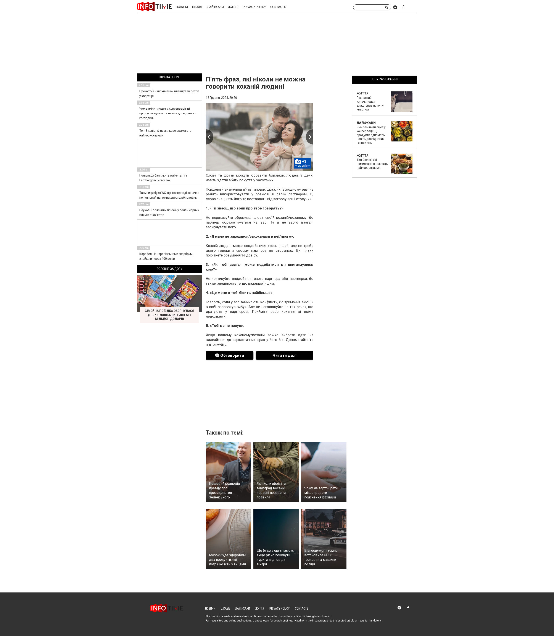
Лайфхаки (215, 6)
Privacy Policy (254, 6)
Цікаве (197, 6)
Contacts (278, 6)
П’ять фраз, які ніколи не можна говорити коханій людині (256, 82)
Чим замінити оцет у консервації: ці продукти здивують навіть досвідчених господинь (167, 113)
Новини (182, 6)
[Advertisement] (277, 44)
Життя (233, 6)
